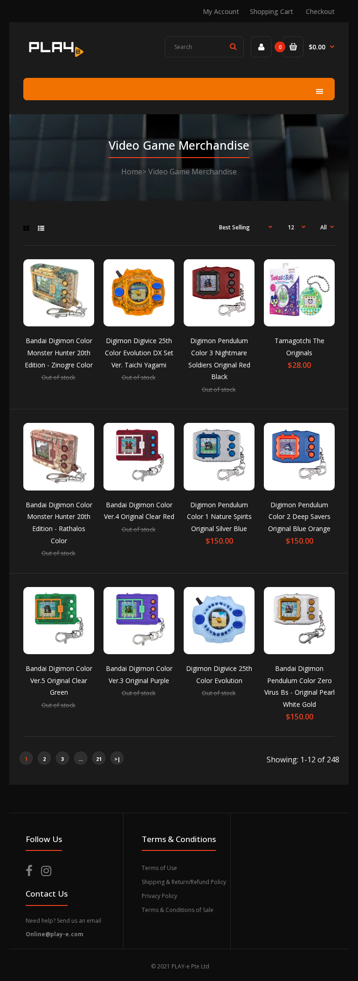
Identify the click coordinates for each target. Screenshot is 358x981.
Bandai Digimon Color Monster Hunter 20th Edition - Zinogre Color (59, 352)
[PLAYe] (55, 58)
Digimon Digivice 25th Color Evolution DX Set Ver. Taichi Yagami (139, 352)
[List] (41, 228)
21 (99, 758)
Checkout (320, 11)
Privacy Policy (159, 896)
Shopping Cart (271, 11)
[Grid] (26, 228)
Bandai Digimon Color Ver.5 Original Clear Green (59, 680)
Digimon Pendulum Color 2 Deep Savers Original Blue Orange (299, 516)
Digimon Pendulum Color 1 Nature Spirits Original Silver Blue (219, 516)
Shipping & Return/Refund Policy (184, 882)
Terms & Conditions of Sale (177, 910)
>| (117, 758)
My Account (221, 11)
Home (131, 171)
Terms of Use (159, 868)
